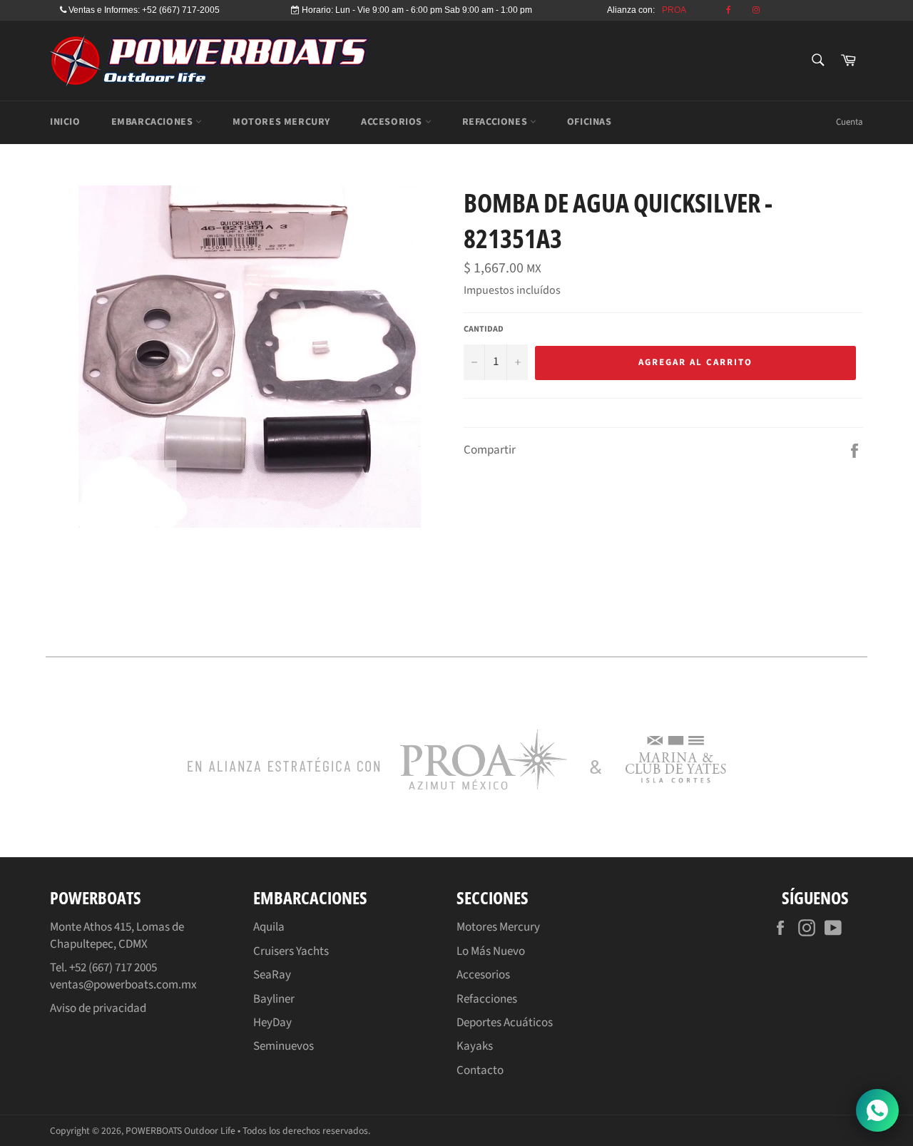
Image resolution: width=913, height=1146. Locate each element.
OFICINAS (589, 122)
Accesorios (483, 974)
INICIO (65, 122)
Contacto (480, 1070)
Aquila (269, 927)
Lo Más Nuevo (490, 951)
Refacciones (486, 999)
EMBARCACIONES (153, 122)
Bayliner (274, 999)
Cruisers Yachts (291, 951)
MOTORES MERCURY (281, 122)
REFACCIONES (496, 122)
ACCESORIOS (393, 122)
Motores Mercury (498, 927)
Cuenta (849, 122)
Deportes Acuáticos (504, 1022)
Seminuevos (283, 1046)
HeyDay (272, 1022)
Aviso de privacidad (98, 1008)
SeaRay (272, 974)
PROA (674, 10)
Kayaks (474, 1046)
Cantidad (484, 329)
